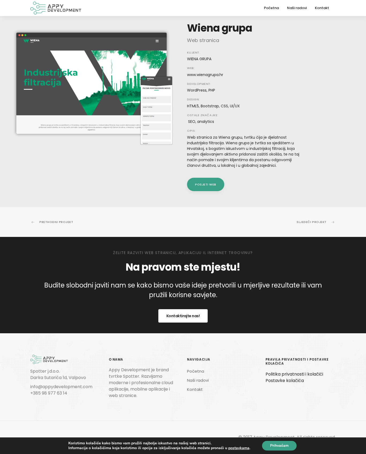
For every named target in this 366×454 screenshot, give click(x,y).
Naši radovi (297, 7)
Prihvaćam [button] (279, 445)
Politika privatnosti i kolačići (294, 374)
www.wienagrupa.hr (205, 74)
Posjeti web (205, 184)
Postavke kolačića (285, 380)
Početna (271, 7)
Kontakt (322, 7)
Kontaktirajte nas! (183, 316)
